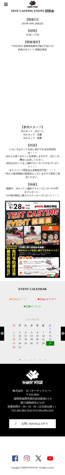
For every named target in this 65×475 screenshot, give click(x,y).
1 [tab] (20, 359)
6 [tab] (45, 359)
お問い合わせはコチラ (34, 423)
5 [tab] (40, 359)
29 (50, 343)
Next (63, 334)
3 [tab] (30, 359)
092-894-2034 (24, 410)
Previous (2, 334)
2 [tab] (25, 359)
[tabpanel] (32, 333)
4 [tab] (35, 359)
